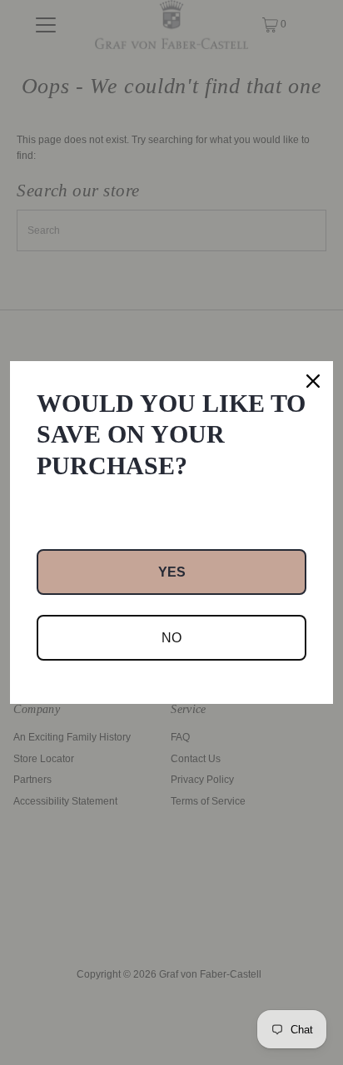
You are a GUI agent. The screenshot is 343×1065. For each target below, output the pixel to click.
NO (171, 638)
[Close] (313, 381)
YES (172, 572)
